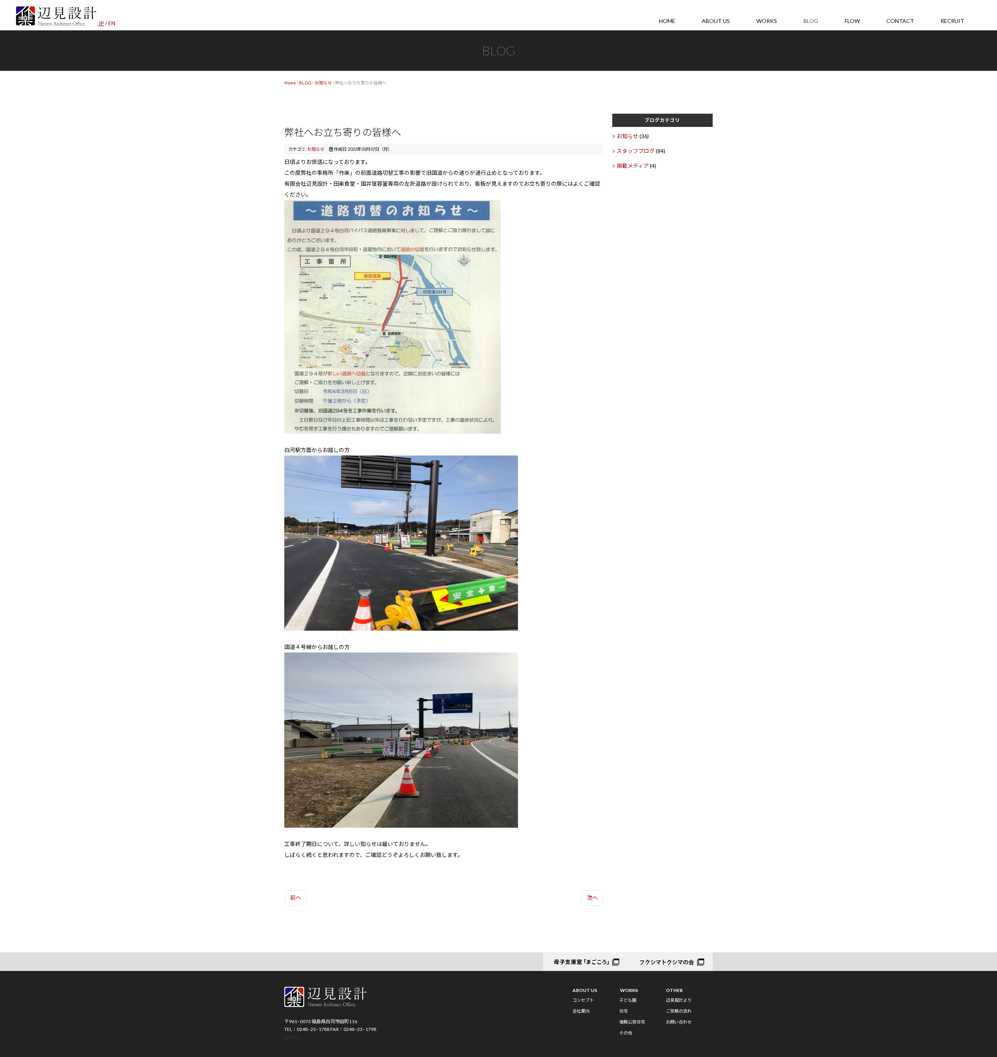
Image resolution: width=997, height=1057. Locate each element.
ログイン (292, 1037)
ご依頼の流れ (679, 1010)
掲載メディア (633, 165)
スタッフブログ (636, 151)
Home (290, 82)
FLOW (852, 21)
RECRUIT (952, 21)
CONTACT (900, 21)
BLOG (810, 21)
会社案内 (581, 1010)
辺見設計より (679, 999)
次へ (592, 897)
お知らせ (323, 82)
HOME (667, 21)
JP (101, 23)
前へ (295, 897)
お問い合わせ (679, 1021)
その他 (625, 1032)
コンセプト (583, 999)
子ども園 (627, 999)
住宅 (623, 1010)
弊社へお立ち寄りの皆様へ (342, 132)
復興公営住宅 (632, 1021)
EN (111, 23)
